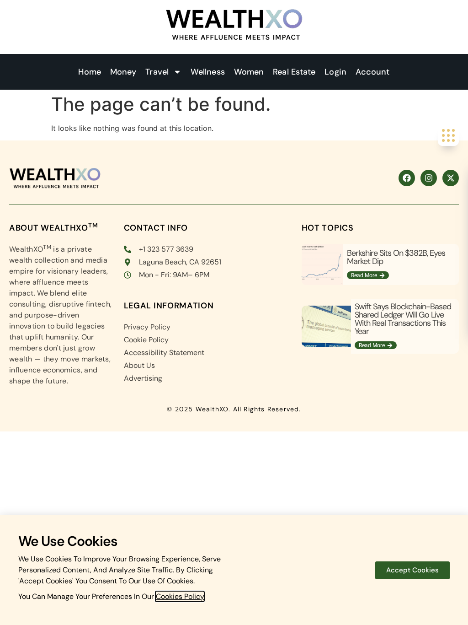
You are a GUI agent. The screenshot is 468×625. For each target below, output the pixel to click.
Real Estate (294, 71)
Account (373, 71)
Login (335, 71)
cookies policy (180, 596)
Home (89, 71)
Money (123, 71)
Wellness (208, 71)
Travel (157, 71)
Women (249, 71)
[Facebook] (407, 178)
